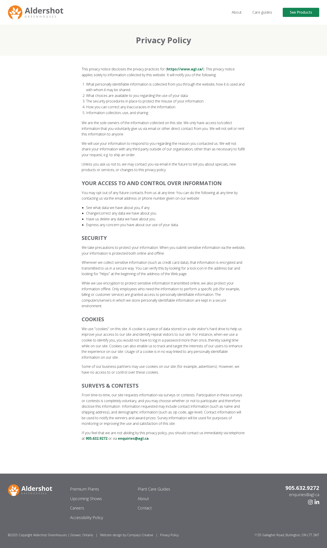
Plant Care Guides (154, 489)
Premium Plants (84, 489)
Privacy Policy (169, 535)
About (237, 12)
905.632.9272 (302, 487)
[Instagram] (310, 502)
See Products (301, 12)
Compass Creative (140, 535)
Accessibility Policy (86, 517)
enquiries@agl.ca (304, 494)
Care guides (262, 12)
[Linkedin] (317, 502)
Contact (145, 508)
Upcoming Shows (86, 498)
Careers (77, 508)
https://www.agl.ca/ (185, 69)
